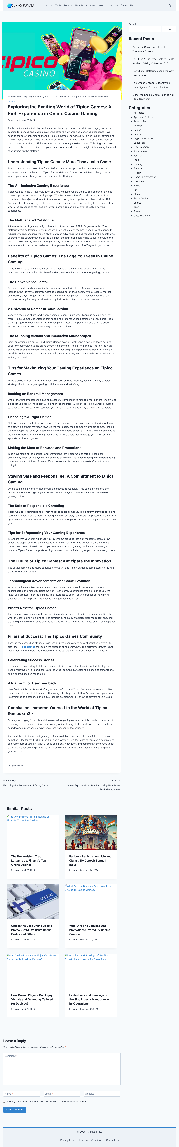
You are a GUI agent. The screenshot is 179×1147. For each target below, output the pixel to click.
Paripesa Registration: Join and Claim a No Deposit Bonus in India (90, 860)
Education (139, 142)
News (101, 5)
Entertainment (141, 147)
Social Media (141, 198)
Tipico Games (27, 646)
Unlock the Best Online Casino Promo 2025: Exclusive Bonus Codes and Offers (31, 930)
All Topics (139, 112)
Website (89, 1093)
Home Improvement (145, 177)
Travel (137, 211)
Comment (11, 1056)
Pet (135, 189)
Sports (137, 202)
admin (13, 120)
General (67, 5)
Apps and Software (144, 117)
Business (90, 5)
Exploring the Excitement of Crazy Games (26, 783)
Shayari (138, 194)
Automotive (140, 121)
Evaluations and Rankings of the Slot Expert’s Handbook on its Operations (89, 999)
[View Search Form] (169, 5)
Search (133, 24)
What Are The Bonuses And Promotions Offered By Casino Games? (89, 930)
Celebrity (139, 134)
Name (9, 1093)
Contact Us (127, 5)
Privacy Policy (68, 1140)
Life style (113, 5)
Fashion (138, 155)
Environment (141, 151)
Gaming (138, 164)
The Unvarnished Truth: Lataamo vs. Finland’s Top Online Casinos (28, 860)
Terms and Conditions (91, 1140)
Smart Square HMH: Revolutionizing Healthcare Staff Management (94, 785)
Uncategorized (142, 215)
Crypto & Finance (143, 138)
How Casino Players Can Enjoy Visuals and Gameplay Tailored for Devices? (32, 999)
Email (49, 1093)
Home (49, 5)
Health (79, 5)
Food (136, 160)
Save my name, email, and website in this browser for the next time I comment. (46, 1101)
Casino (11, 101)
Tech (58, 5)
